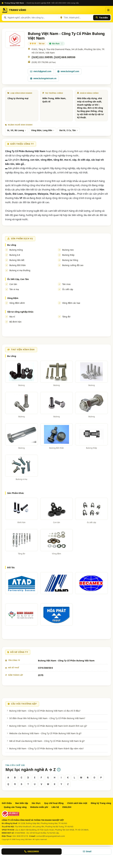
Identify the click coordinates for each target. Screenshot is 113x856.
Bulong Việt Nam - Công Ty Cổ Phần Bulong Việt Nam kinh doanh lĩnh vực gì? (48, 725)
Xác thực (36, 803)
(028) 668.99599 (64, 57)
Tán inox (66, 284)
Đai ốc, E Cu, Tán (67, 130)
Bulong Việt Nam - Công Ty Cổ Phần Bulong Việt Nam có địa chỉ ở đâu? (44, 710)
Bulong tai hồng (70, 260)
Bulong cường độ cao (72, 265)
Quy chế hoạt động (54, 803)
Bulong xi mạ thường (19, 270)
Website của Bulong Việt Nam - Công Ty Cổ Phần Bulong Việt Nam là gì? (45, 733)
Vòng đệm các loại (71, 303)
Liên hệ (55, 807)
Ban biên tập (21, 803)
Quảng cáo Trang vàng (15, 807)
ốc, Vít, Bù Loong (15, 130)
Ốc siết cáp (67, 289)
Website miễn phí (39, 807)
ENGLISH (66, 807)
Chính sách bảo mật (77, 803)
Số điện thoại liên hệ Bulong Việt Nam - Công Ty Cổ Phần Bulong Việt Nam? (47, 718)
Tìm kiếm (103, 17)
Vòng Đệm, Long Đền (41, 130)
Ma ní (12, 316)
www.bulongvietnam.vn (44, 78)
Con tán (13, 284)
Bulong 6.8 (14, 255)
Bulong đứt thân (17, 265)
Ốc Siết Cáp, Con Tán (18, 279)
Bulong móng (16, 249)
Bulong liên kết (16, 260)
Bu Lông (11, 244)
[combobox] (33, 17)
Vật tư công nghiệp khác (20, 311)
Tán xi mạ (14, 289)
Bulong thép (68, 255)
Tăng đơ (66, 316)
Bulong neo (68, 249)
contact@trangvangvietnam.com (50, 836)
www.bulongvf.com (70, 71)
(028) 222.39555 (42, 57)
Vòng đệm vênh (17, 303)
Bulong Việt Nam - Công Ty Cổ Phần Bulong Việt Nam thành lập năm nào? (46, 748)
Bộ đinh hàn (15, 321)
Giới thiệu (7, 803)
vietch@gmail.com (42, 71)
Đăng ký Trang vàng (101, 803)
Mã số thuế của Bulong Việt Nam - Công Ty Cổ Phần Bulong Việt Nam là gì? (47, 740)
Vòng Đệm (12, 298)
